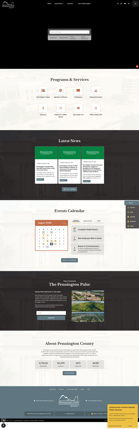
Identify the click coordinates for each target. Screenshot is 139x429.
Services (70, 3)
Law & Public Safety (84, 3)
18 (47, 241)
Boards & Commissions (76, 221)
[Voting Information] (96, 93)
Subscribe (51, 318)
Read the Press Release (115, 426)
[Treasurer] (43, 112)
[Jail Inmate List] (78, 112)
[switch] (137, 66)
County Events (87, 221)
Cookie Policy (41, 420)
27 (43, 232)
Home (49, 3)
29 (51, 232)
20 (55, 241)
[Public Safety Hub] (96, 112)
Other (99, 221)
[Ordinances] (78, 93)
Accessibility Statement (18, 420)
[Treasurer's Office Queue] (61, 112)
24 (43, 244)
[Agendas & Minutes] (61, 93)
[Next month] (65, 223)
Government (58, 3)
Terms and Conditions (33, 420)
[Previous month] (63, 223)
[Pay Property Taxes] (43, 93)
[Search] (87, 32)
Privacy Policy (26, 420)
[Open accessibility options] (3, 425)
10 (43, 238)
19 (51, 241)
